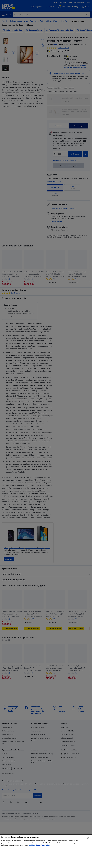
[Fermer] (88, 837)
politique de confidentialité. (39, 845)
